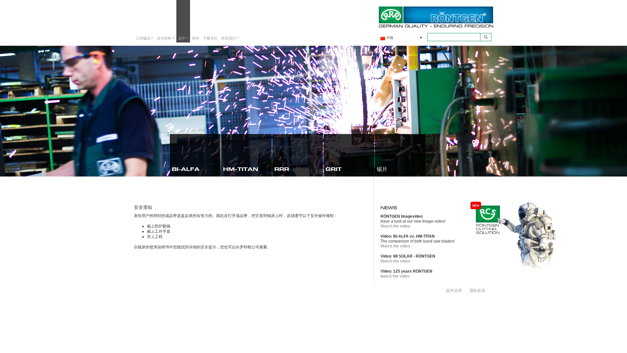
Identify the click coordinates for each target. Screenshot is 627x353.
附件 (195, 38)
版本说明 (454, 290)
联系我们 (228, 38)
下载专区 (210, 38)
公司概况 (143, 38)
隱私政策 (477, 290)
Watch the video (395, 226)
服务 (181, 38)
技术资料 (164, 38)
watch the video (395, 276)
